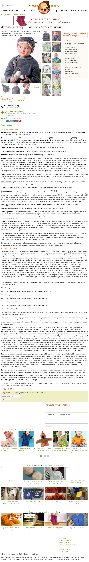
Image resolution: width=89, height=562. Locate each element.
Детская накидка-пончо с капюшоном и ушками (11, 502)
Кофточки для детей (18, 15)
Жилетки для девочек (33, 501)
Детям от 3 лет (69, 71)
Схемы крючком (10, 10)
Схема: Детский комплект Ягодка (9, 449)
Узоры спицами (60, 10)
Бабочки (55, 501)
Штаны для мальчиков (72, 62)
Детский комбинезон (71, 65)
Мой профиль (63, 551)
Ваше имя (48, 408)
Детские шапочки (70, 58)
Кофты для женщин (71, 54)
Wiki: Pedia (11, 481)
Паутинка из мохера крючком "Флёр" (55, 482)
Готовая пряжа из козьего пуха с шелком (33, 482)
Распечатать (6, 125)
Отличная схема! (12, 99)
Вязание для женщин (66, 541)
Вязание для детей (65, 543)
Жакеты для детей (70, 56)
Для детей (7, 15)
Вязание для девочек (71, 74)
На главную (62, 538)
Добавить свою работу (15, 112)
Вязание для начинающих (67, 545)
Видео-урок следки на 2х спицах (33, 529)
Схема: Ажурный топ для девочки (27, 449)
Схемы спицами (28, 10)
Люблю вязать (1, 14)
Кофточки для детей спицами (74, 34)
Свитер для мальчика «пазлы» (77, 502)
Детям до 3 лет (69, 69)
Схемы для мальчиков (71, 76)
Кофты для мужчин (71, 51)
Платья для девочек (71, 60)
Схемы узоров (63, 547)
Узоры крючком (79, 10)
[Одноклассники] (12, 121)
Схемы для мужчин (65, 549)
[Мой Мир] (14, 121)
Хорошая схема (10, 99)
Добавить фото (36, 88)
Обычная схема (7, 99)
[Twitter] (9, 121)
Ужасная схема (2, 99)
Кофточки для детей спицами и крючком (74, 44)
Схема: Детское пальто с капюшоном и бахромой (44, 449)
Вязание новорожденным (73, 67)
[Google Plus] (17, 121)
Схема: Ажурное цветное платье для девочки (61, 449)
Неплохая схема (5, 99)
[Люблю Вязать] (44, 7)
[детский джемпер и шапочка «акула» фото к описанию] (21, 60)
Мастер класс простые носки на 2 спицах (55, 529)
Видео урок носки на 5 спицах (77, 529)
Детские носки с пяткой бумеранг (11, 529)
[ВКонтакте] (7, 121)
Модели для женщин (71, 49)
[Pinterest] (20, 121)
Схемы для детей (70, 47)
